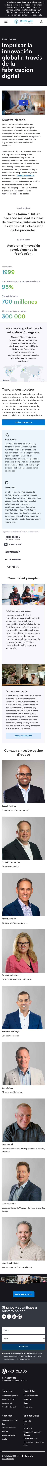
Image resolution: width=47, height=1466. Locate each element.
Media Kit (27, 1421)
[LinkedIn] (4, 1317)
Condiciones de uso (31, 1439)
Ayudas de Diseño (8, 1435)
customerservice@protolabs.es (15, 1381)
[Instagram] (20, 1317)
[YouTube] (14, 1317)
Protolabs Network (9, 1407)
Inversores (27, 1399)
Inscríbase (23, 1347)
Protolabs (29, 1391)
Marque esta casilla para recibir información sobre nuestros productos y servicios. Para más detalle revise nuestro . (23, 1356)
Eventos (5, 1431)
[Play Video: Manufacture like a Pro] (23, 102)
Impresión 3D (7, 1403)
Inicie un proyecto (23, 1294)
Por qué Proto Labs (31, 1395)
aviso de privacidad (23, 1359)
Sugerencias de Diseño (10, 1420)
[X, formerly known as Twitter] (9, 1317)
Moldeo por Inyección (10, 1395)
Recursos (7, 1416)
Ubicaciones (28, 1407)
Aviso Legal (28, 1428)
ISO (25, 1425)
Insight (4, 1439)
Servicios (7, 1391)
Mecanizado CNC (8, 1399)
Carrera (26, 1403)
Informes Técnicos (9, 1428)
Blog (3, 1424)
